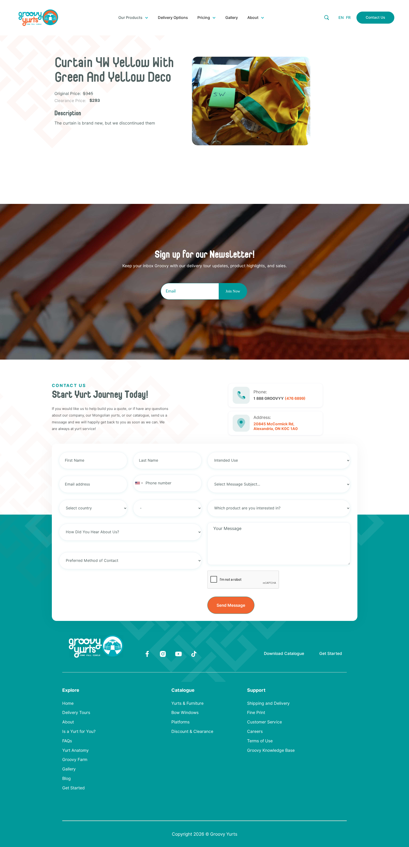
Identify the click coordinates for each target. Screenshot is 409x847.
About (68, 722)
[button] (133, 17)
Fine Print (256, 712)
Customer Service (264, 722)
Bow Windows (185, 712)
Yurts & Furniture (187, 703)
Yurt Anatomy (75, 750)
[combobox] (138, 483)
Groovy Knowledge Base (271, 750)
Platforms (180, 722)
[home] (38, 18)
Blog (66, 778)
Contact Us (375, 17)
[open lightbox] (257, 101)
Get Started (330, 653)
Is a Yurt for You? (79, 731)
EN (341, 17)
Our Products (130, 17)
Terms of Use (260, 741)
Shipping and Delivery (268, 703)
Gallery (231, 17)
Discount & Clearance (192, 731)
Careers (255, 731)
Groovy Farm (74, 759)
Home (68, 703)
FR (348, 17)
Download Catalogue (284, 653)
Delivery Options (173, 17)
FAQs (67, 741)
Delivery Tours (76, 712)
